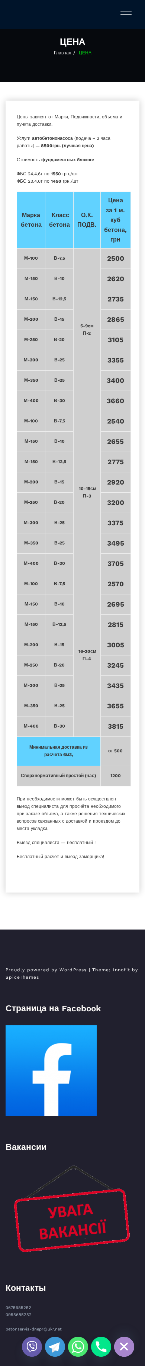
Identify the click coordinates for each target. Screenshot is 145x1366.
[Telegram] (55, 1347)
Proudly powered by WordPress (46, 969)
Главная (62, 52)
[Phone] (101, 1347)
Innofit (121, 969)
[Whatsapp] (78, 1347)
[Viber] (32, 1347)
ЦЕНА (85, 52)
